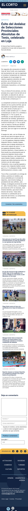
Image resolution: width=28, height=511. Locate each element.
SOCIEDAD (21, 461)
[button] (12, 508)
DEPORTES (21, 469)
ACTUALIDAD (7, 461)
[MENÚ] (24, 4)
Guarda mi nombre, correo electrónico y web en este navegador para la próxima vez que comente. (15, 429)
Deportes (5, 20)
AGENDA (22, 480)
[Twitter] (17, 451)
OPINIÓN (10, 478)
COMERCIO (8, 465)
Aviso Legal (5, 499)
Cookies (11, 499)
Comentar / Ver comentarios (14, 204)
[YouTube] (21, 451)
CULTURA (8, 469)
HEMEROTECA (20, 478)
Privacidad (18, 499)
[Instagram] (25, 451)
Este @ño (4, 439)
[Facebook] (13, 451)
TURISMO (21, 465)
